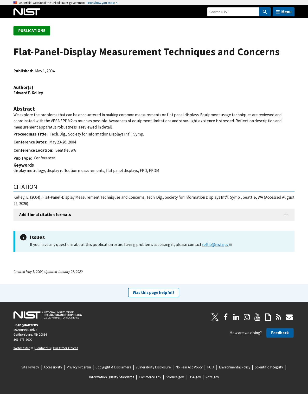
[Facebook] (225, 317)
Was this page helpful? (153, 292)
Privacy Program (79, 367)
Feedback (280, 332)
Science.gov (175, 377)
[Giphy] (268, 317)
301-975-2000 (22, 339)
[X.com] (215, 317)
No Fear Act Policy (189, 367)
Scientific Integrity (269, 367)
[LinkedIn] (236, 317)
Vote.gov (212, 377)
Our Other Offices (65, 348)
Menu (286, 11)
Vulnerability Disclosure (153, 367)
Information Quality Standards (111, 377)
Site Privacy (30, 367)
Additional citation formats (45, 214)
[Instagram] (247, 317)
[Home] (26, 11)
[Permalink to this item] (35, 87)
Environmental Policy (234, 367)
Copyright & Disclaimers (113, 367)
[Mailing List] (289, 317)
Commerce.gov (150, 377)
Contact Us (43, 348)
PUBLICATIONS (31, 30)
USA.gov (194, 377)
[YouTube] (257, 317)
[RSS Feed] (278, 317)
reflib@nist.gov (215, 244)
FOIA (210, 367)
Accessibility (53, 367)
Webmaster (21, 348)
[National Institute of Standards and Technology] (47, 314)
